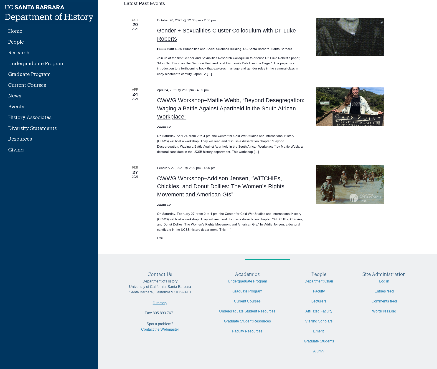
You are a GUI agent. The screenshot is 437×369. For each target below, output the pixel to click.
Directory (160, 303)
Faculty (319, 291)
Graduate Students (319, 341)
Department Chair (319, 281)
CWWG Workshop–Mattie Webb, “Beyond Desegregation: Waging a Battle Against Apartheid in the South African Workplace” (231, 108)
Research (19, 52)
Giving (16, 149)
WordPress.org (384, 311)
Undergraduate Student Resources (247, 311)
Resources (20, 138)
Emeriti (319, 331)
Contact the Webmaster (160, 329)
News (14, 95)
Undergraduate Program (36, 63)
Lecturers (318, 301)
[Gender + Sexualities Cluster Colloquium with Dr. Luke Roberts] (358, 37)
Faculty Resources (247, 331)
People (16, 42)
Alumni (319, 351)
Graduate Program (29, 74)
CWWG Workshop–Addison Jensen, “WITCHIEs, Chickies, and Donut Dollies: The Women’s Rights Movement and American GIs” (221, 186)
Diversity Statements (32, 128)
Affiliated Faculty (318, 311)
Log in (384, 281)
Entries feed (384, 291)
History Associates (29, 117)
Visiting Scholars (319, 321)
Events (16, 106)
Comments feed (384, 301)
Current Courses (27, 85)
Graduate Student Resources (247, 321)
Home (15, 31)
